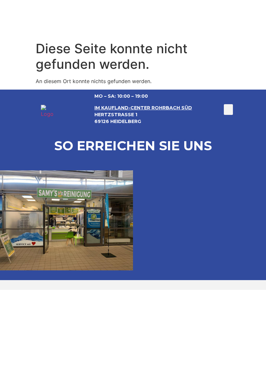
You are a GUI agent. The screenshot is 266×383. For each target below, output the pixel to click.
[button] (228, 109)
